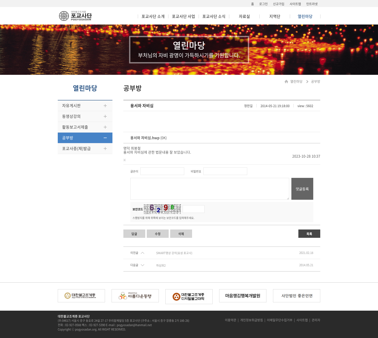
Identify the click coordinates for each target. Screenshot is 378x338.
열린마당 (296, 81)
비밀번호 (196, 171)
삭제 (181, 233)
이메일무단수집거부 (279, 319)
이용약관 (230, 319)
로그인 (263, 4)
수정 (158, 233)
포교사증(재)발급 (76, 148)
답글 (134, 233)
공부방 (67, 138)
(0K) (148, 137)
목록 (309, 233)
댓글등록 (302, 188)
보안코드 (138, 209)
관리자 (316, 319)
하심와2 (161, 265)
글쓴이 (134, 171)
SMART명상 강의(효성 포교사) (174, 253)
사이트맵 (295, 4)
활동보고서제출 (75, 127)
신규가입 (278, 4)
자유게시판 (71, 106)
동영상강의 (71, 116)
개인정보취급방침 (251, 319)
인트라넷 (312, 4)
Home (287, 81)
